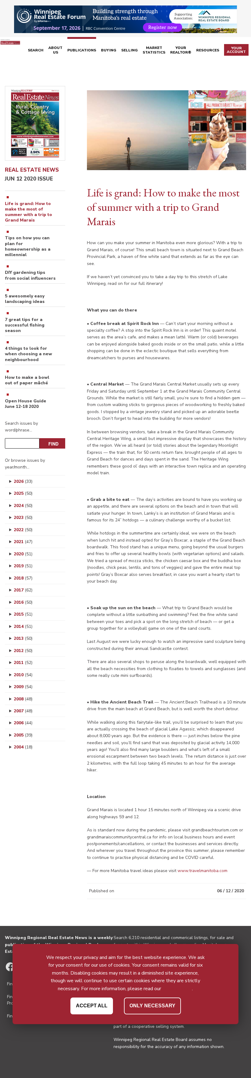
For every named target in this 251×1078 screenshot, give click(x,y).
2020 (23, 554)
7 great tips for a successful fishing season (24, 325)
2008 (23, 699)
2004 (23, 747)
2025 (23, 493)
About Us (55, 50)
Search (35, 50)
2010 (23, 675)
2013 (23, 638)
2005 (23, 735)
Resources (207, 50)
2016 (23, 602)
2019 (23, 566)
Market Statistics (154, 50)
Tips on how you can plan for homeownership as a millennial (28, 246)
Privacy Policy (177, 988)
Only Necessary (152, 1005)
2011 (23, 663)
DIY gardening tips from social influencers (30, 275)
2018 (23, 578)
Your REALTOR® (180, 50)
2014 (23, 626)
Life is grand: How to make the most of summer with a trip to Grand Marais (28, 212)
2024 (23, 506)
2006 (23, 723)
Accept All (91, 1005)
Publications (81, 50)
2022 (23, 530)
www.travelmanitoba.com (202, 871)
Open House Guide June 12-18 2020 (25, 403)
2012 (23, 651)
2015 (23, 614)
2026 (23, 481)
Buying (108, 50)
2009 (23, 687)
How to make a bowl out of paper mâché (27, 380)
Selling (129, 50)
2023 (23, 517)
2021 (23, 542)
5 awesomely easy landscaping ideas (25, 298)
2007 (23, 711)
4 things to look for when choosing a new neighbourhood (28, 354)
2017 (23, 590)
